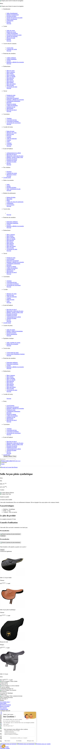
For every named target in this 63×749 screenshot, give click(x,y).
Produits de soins (11, 95)
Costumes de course (12, 49)
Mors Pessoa (10, 79)
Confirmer (3, 535)
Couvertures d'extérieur (13, 121)
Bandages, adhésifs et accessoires (15, 226)
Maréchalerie (10, 108)
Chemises (9, 118)
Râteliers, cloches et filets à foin (15, 157)
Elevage (9, 163)
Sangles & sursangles (12, 36)
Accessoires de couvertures (14, 122)
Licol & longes (10, 96)
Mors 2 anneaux (11, 72)
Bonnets (9, 22)
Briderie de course (11, 32)
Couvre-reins (10, 47)
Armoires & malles (11, 161)
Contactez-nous (4, 709)
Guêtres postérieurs (11, 59)
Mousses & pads (11, 38)
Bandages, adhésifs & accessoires (15, 62)
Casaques (9, 143)
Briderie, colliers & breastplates (15, 331)
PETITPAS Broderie (5, 704)
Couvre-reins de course (13, 352)
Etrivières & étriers (11, 16)
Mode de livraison (4, 706)
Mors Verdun (10, 73)
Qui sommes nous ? (5, 702)
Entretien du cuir (11, 107)
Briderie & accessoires (12, 344)
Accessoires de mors (12, 86)
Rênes (8, 200)
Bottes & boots (10, 131)
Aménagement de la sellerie (14, 153)
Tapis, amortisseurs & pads (13, 189)
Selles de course (11, 30)
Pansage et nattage (11, 104)
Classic (10, 456)
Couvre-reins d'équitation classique (16, 354)
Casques (9, 140)
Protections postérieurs (12, 223)
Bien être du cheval (12, 110)
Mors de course (11, 70)
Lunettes (9, 137)
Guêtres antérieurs (11, 57)
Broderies (9, 171)
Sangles (9, 186)
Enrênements (10, 20)
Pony (14, 456)
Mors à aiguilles (11, 75)
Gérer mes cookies (5, 748)
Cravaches (9, 144)
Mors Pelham (10, 82)
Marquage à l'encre (11, 174)
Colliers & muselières (12, 105)
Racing (5, 456)
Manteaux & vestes (11, 132)
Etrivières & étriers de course (14, 35)
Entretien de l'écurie (12, 160)
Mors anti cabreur (11, 83)
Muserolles (9, 199)
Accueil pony (6, 454)
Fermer (2, 549)
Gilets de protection (12, 138)
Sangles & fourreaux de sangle (14, 17)
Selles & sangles (11, 329)
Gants (8, 141)
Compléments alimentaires (13, 101)
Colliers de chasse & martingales (15, 201)
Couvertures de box (12, 120)
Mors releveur (10, 81)
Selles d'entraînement (12, 13)
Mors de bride (10, 85)
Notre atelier (3, 703)
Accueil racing (7, 177)
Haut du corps (10, 134)
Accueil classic (7, 322)
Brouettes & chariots (12, 158)
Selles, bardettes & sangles (13, 342)
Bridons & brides (11, 197)
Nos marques (3, 707)
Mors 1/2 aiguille (11, 76)
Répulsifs (9, 102)
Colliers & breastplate (12, 33)
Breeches (9, 135)
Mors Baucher (10, 78)
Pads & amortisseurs (12, 19)
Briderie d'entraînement (13, 14)
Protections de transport (13, 98)
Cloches (9, 60)
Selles (8, 184)
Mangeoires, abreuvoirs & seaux (15, 156)
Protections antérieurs (12, 221)
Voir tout (9, 23)
